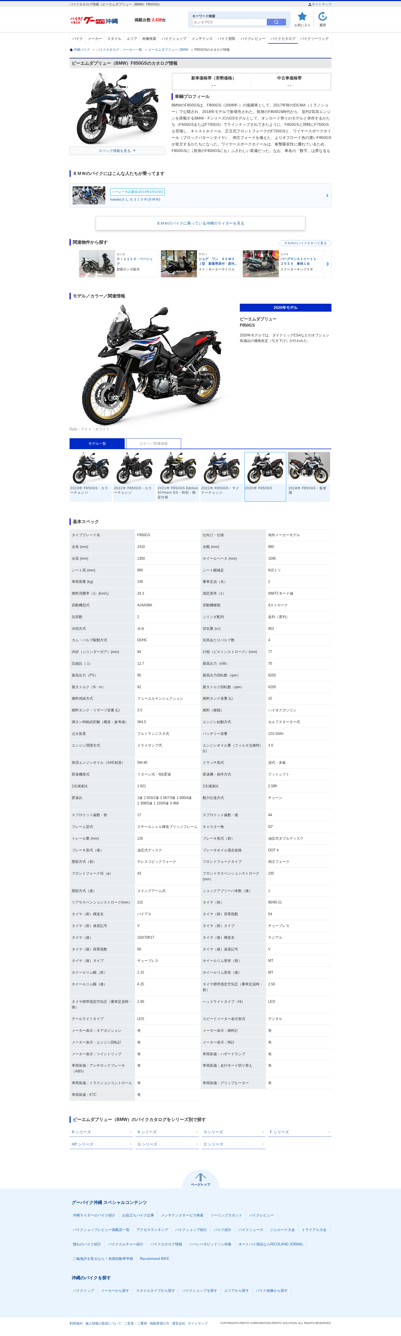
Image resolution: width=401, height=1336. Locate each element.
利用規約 (76, 1323)
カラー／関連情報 (153, 444)
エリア (132, 39)
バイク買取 (226, 39)
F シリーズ (279, 1132)
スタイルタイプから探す (155, 1291)
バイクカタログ (283, 39)
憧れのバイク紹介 (87, 1244)
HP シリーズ (82, 1144)
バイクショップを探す (199, 1291)
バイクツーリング (314, 39)
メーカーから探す (115, 1291)
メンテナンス (202, 39)
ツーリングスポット (226, 1215)
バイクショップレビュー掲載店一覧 (101, 1230)
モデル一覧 (97, 444)
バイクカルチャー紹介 (125, 1244)
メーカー (95, 39)
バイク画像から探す (272, 1291)
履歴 (322, 25)
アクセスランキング (152, 1230)
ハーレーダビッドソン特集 (210, 1244)
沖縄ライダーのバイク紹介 (94, 1215)
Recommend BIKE (154, 1259)
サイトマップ (321, 4)
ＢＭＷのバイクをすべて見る (305, 243)
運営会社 (178, 1323)
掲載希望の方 (159, 1323)
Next (327, 264)
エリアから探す (236, 1291)
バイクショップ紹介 (191, 1230)
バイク (77, 39)
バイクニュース (250, 1230)
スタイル (114, 39)
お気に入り (302, 25)
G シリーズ (147, 1144)
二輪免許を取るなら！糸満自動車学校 (103, 1259)
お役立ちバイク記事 (138, 1215)
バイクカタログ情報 (166, 1244)
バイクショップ (173, 39)
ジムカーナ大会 (282, 1230)
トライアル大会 (314, 1230)
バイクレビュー (253, 39)
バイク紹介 (223, 1230)
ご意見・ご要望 (135, 1323)
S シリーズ (213, 1132)
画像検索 (149, 39)
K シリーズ (147, 1132)
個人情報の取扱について (103, 1323)
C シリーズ (213, 1144)
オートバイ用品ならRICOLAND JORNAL (270, 1244)
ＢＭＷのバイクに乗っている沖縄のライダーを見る (200, 223)
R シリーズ (81, 1132)
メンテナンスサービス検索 (182, 1215)
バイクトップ (83, 1291)
